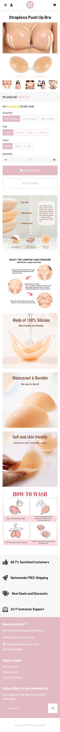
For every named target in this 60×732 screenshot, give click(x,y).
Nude (7, 146)
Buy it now (30, 183)
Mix (29, 146)
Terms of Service (12, 677)
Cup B (19, 132)
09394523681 (14, 649)
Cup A (8, 132)
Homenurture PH (38, 725)
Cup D (43, 132)
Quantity (7, 112)
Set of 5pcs (30, 118)
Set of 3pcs (11, 118)
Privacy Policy (11, 672)
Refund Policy (10, 666)
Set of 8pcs (48, 118)
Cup (5, 126)
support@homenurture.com (22, 644)
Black (19, 146)
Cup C (31, 132)
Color (6, 140)
